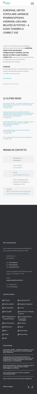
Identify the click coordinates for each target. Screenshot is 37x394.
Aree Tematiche (8, 308)
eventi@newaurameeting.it (11, 73)
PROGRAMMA (7, 78)
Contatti (6, 334)
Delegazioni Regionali (25, 304)
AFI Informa (22, 323)
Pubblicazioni (8, 327)
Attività (21, 327)
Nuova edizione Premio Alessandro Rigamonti (17, 137)
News (16, 84)
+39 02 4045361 (17, 165)
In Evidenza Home (8, 84)
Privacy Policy (23, 334)
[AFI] (17, 2)
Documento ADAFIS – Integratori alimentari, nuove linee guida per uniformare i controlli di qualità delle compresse (18, 105)
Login (5, 338)
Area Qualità (7, 311)
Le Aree (21, 308)
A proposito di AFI (24, 300)
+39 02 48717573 (14, 267)
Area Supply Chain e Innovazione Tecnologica (25, 318)
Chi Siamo (7, 300)
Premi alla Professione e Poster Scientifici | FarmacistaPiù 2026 (16, 130)
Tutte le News (23, 330)
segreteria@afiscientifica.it (21, 175)
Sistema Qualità (8, 304)
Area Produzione (9, 323)
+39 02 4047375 (17, 167)
